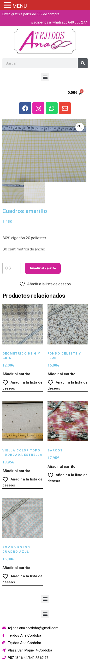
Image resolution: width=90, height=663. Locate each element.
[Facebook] (25, 108)
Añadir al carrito (43, 268)
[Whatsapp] (52, 108)
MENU (19, 6)
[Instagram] (38, 108)
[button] (45, 77)
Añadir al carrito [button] (16, 374)
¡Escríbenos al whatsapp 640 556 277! (59, 22)
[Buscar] (83, 63)
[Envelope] (65, 108)
